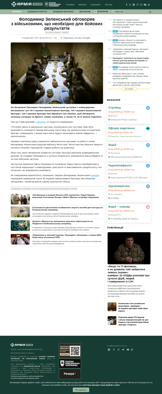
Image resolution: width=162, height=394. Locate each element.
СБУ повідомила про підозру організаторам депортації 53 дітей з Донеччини (131, 83)
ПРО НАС (108, 5)
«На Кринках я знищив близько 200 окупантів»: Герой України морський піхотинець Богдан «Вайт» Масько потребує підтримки (65, 196)
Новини (65, 32)
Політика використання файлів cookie (25, 378)
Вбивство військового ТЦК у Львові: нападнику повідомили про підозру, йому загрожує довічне (130, 76)
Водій (112, 144)
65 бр (37, 189)
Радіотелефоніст (120, 165)
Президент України (69, 189)
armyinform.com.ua (32, 366)
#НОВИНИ (16, 12)
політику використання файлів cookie (101, 385)
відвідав (94, 175)
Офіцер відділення (121, 128)
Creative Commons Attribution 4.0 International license (33, 357)
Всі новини (129, 89)
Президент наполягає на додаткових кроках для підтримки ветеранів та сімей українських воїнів (131, 60)
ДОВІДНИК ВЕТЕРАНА (63, 12)
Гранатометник (119, 185)
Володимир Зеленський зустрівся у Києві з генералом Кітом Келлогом (131, 68)
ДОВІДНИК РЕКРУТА (37, 12)
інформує (41, 122)
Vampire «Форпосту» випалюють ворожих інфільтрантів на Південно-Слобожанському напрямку (62, 222)
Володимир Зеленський (50, 189)
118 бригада (15, 189)
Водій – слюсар (119, 206)
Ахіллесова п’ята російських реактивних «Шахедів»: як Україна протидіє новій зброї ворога (133, 307)
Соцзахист (95, 5)
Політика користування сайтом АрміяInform (27, 376)
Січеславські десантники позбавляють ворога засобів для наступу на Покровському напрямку (131, 33)
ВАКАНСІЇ (82, 5)
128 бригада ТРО (28, 189)
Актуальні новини (53, 32)
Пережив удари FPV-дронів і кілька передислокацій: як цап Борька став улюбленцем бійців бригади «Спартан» (133, 321)
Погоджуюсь (81, 390)
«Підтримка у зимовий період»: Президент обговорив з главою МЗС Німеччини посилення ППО (131, 51)
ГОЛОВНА (70, 5)
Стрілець (114, 107)
